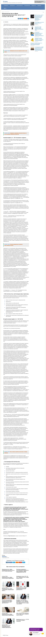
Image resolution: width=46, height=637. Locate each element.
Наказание (39, 5)
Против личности (20, 5)
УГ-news (5, 1)
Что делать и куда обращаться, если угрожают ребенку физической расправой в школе (39, 28)
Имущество (34, 5)
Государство (6, 5)
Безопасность (12, 5)
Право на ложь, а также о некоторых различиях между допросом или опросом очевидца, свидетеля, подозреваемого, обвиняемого (39, 17)
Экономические (27, 5)
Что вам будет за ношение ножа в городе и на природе (39, 23)
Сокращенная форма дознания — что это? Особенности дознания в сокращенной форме (39, 39)
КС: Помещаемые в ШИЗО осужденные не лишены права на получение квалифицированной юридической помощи (39, 49)
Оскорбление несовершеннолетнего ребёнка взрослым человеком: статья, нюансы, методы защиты (39, 34)
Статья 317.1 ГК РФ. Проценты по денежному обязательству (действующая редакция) (36, 44)
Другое (5, 8)
